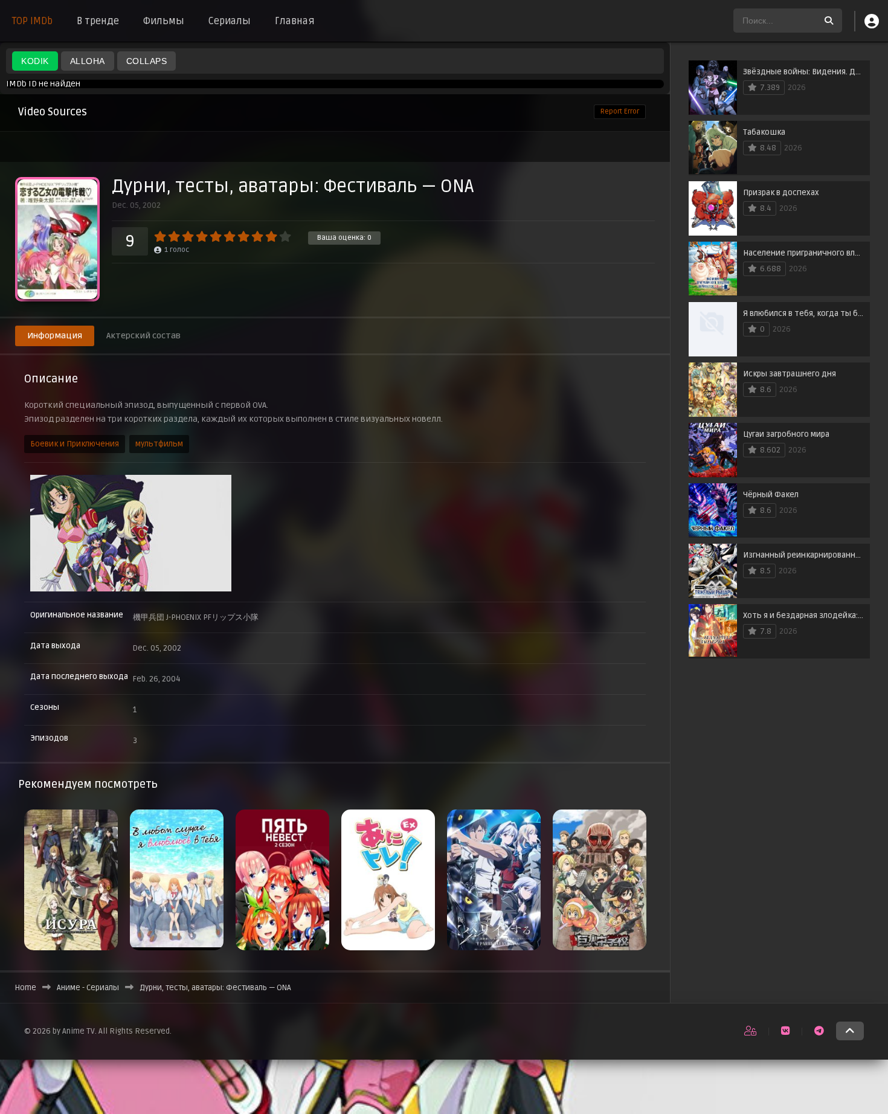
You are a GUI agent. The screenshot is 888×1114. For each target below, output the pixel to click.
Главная (295, 21)
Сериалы (229, 21)
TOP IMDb (32, 21)
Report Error (619, 111)
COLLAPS (146, 61)
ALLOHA (87, 61)
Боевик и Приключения (74, 444)
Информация (54, 335)
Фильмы (163, 21)
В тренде (98, 21)
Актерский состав (143, 335)
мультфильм (159, 444)
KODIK (35, 61)
